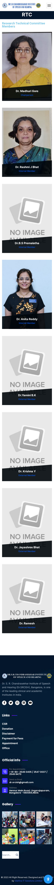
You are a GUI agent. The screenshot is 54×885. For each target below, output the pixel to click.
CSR (4, 723)
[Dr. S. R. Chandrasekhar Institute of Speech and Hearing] (22, 5)
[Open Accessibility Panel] (48, 879)
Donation (7, 728)
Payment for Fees (12, 738)
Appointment (10, 743)
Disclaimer (8, 733)
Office (6, 748)
